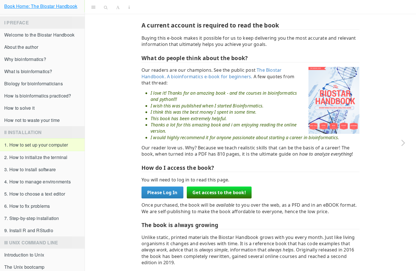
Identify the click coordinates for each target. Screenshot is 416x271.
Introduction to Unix (24, 254)
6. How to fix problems (27, 206)
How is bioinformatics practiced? (37, 95)
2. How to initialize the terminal (36, 157)
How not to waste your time (32, 120)
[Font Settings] (118, 7)
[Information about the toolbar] (129, 7)
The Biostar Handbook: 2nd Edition (274, 7)
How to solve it (19, 108)
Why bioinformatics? (25, 59)
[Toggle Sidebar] (93, 7)
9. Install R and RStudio (28, 230)
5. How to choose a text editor (34, 193)
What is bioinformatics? (28, 71)
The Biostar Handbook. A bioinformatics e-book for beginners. (211, 73)
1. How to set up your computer (36, 144)
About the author (21, 47)
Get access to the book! (219, 192)
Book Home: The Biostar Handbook (40, 6)
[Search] (106, 7)
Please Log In (162, 192)
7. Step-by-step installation (31, 218)
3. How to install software (30, 169)
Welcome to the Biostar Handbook (39, 34)
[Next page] (403, 142)
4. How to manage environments (37, 181)
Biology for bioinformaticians (33, 83)
